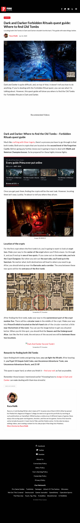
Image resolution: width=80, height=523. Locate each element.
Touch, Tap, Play (30, 496)
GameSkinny (53, 492)
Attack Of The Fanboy (51, 489)
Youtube (41, 454)
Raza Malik (13, 36)
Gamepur (38, 489)
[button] (76, 9)
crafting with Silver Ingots (23, 142)
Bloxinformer (52, 496)
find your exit (49, 370)
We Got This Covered (15, 492)
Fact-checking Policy (40, 472)
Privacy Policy (40, 480)
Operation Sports (66, 492)
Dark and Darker (10, 386)
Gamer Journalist (41, 492)
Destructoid (29, 492)
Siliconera (64, 489)
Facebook (41, 446)
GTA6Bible (63, 496)
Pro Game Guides (18, 489)
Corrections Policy (40, 463)
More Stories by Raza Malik (17, 426)
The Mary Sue (18, 496)
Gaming (7, 17)
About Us (40, 459)
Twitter (41, 450)
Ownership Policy (40, 476)
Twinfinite (29, 489)
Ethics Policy (40, 468)
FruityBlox (42, 496)
